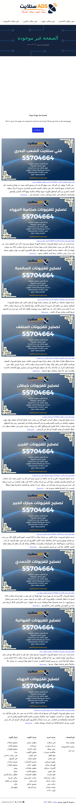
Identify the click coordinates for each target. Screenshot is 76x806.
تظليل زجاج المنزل (10, 774)
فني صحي (51, 759)
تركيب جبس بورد (30, 778)
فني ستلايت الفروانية (11, 21)
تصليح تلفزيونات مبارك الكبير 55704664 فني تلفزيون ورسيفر (55, 534)
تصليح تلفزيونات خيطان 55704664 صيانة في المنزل (58, 417)
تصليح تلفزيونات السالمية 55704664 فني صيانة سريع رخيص (55, 299)
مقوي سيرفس (50, 762)
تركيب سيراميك (49, 778)
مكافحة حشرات (49, 752)
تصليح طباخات (31, 771)
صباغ (15, 771)
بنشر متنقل (51, 749)
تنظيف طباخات (30, 768)
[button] (58, 21)
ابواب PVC (51, 790)
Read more (23, 194)
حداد (15, 752)
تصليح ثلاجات (12, 746)
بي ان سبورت (50, 746)
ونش (15, 768)
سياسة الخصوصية (67, 747)
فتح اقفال (51, 755)
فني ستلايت (51, 743)
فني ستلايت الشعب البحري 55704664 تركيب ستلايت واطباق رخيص (53, 182)
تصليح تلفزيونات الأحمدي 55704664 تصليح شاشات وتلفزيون (55, 593)
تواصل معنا (70, 743)
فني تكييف (32, 755)
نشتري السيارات (30, 762)
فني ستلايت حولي (48, 21)
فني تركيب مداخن (10, 755)
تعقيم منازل (32, 759)
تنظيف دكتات (31, 765)
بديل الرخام (32, 787)
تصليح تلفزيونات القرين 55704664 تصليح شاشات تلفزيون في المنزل (53, 475)
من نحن (71, 751)
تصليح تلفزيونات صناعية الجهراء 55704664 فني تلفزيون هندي (55, 241)
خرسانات (33, 746)
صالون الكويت (31, 752)
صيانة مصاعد (50, 787)
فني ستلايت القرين (30, 21)
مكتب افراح (32, 749)
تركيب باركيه (50, 781)
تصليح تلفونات (12, 749)
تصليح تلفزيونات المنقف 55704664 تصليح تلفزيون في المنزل (55, 358)
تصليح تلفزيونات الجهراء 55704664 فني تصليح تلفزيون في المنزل (54, 710)
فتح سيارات (51, 774)
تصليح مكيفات (12, 765)
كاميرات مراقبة (49, 768)
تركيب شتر (51, 784)
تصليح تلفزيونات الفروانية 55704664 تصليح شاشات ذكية (56, 651)
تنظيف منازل (31, 743)
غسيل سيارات (12, 762)
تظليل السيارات (30, 774)
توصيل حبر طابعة (11, 781)
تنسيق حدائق (31, 784)
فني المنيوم (13, 759)
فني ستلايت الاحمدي (66, 21)
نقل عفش (51, 771)
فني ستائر (32, 781)
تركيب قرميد (12, 778)
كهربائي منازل (50, 765)
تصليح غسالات (12, 743)
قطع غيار (14, 787)
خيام (15, 784)
